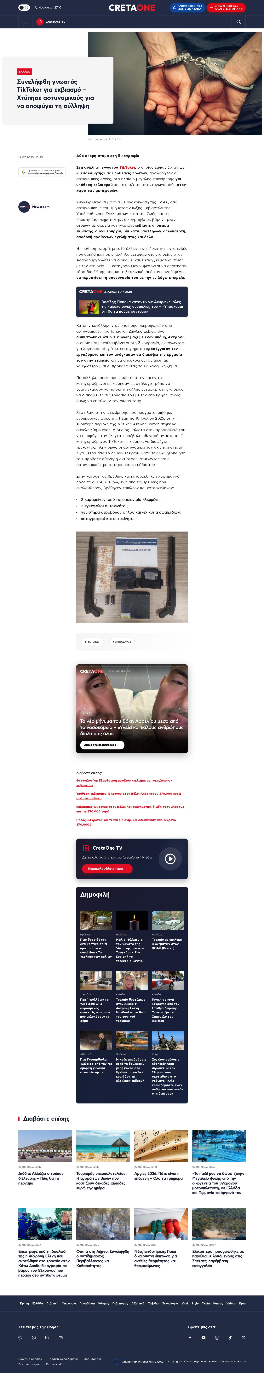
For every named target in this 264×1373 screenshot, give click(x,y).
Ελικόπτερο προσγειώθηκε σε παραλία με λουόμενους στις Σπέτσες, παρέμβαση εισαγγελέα (218, 1259)
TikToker (127, 167)
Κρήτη (24, 1303)
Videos (231, 1303)
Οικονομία (69, 1303)
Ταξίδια (153, 1303)
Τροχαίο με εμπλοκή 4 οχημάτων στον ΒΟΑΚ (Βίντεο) (167, 944)
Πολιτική (52, 1303)
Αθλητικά (137, 1303)
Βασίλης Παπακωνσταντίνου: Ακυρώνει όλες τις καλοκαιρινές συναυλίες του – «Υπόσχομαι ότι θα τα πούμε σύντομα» (142, 306)
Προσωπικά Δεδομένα (63, 1359)
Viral (185, 1303)
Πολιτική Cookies (30, 1359)
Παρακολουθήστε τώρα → (107, 868)
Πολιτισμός (120, 1303)
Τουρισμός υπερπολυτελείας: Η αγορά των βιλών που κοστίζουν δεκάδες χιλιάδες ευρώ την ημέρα (101, 1181)
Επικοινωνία (54, 1364)
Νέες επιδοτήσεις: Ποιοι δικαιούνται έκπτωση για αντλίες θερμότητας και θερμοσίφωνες (155, 1259)
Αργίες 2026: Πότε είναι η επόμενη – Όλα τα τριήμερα (158, 1176)
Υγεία (206, 1303)
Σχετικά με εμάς (29, 1364)
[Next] (179, 708)
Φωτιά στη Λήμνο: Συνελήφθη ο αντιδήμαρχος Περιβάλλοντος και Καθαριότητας (102, 1259)
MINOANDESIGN (235, 1361)
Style (195, 1303)
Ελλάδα (24, 72)
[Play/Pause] (132, 709)
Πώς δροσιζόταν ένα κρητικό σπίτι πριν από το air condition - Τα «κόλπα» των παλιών (96, 948)
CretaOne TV (56, 21)
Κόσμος (103, 1303)
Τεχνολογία (170, 1303)
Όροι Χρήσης (93, 1359)
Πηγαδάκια (87, 1303)
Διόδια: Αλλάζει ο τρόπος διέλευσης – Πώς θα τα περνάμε (41, 1178)
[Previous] (84, 708)
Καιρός (218, 1303)
